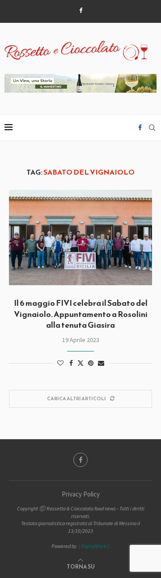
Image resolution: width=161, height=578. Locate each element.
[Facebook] (80, 10)
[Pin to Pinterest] (90, 363)
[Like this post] (60, 363)
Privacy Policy (81, 494)
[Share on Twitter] (80, 363)
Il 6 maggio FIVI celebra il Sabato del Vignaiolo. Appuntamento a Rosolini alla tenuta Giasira (81, 314)
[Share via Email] (101, 363)
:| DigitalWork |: (93, 546)
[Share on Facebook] (71, 363)
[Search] (152, 128)
